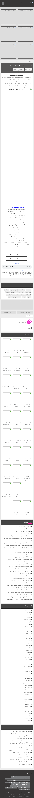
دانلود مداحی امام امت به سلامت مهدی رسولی (20, 571)
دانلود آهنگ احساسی (23, 778)
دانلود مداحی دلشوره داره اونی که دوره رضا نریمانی (19, 554)
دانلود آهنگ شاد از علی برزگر (11, 292)
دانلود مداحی (25, 784)
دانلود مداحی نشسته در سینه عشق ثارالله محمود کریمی (18, 545)
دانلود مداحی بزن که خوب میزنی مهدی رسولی (20, 580)
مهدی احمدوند (27, 706)
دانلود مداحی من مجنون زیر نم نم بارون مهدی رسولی (19, 599)
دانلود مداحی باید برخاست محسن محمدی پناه (21, 582)
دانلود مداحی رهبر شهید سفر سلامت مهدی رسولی (19, 559)
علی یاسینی (28, 673)
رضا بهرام (28, 650)
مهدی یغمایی (28, 711)
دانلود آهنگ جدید (28, 292)
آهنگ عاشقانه (28, 289)
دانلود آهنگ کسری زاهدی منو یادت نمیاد (22, 752)
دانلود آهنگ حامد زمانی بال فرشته (23, 531)
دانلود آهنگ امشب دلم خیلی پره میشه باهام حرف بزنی (18, 740)
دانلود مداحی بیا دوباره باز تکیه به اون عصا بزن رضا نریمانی (17, 568)
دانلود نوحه (15, 784)
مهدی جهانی (28, 708)
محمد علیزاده (28, 694)
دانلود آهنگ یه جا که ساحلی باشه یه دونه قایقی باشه (19, 750)
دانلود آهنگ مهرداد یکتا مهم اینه (24, 736)
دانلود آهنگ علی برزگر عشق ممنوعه (21, 65)
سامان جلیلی (28, 654)
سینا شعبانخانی (27, 661)
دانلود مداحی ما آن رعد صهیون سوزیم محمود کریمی (19, 585)
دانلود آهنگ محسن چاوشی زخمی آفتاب (22, 578)
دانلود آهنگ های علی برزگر (17, 294)
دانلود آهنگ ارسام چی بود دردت (24, 738)
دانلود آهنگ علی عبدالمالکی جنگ (23, 761)
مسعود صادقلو (27, 701)
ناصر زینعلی (28, 718)
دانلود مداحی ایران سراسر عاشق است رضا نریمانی (19, 597)
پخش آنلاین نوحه (24, 789)
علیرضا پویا (28, 664)
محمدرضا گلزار (27, 692)
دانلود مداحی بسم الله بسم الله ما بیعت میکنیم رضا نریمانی (17, 589)
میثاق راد (29, 713)
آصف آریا (29, 617)
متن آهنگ (26, 786)
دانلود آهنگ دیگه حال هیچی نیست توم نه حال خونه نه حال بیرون (17, 733)
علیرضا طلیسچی (27, 666)
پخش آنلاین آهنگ (22, 289)
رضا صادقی (28, 652)
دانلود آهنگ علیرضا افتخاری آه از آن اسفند (21, 557)
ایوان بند (29, 621)
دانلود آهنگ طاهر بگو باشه (25, 764)
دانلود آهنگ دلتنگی (24, 780)
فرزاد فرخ (28, 675)
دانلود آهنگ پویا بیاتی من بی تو (24, 528)
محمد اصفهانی (27, 687)
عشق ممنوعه (8, 294)
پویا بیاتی (29, 636)
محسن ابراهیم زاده (26, 682)
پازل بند (29, 631)
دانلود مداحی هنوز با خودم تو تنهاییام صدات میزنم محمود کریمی (17, 543)
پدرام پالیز (28, 633)
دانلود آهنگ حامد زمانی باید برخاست (23, 564)
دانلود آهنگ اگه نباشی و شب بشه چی (22, 754)
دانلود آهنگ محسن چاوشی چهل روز (23, 552)
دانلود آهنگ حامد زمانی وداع (24, 561)
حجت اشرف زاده (27, 640)
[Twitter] (3, 279)
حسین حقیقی (28, 643)
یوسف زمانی (28, 720)
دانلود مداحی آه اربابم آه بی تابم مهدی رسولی (20, 594)
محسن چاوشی (27, 685)
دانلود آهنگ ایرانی (6, 796)
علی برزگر (17, 75)
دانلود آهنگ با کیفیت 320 (16, 258)
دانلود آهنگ (21, 69)
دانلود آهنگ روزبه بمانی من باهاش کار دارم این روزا (19, 731)
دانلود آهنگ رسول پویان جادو (24, 757)
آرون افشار (28, 612)
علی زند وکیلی (27, 668)
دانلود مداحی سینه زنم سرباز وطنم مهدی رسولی (20, 587)
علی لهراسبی (28, 671)
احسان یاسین (28, 610)
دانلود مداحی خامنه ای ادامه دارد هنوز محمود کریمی (19, 592)
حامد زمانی (28, 638)
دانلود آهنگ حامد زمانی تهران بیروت (23, 526)
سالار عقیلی (28, 657)
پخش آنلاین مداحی (24, 787)
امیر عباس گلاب (27, 619)
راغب (29, 647)
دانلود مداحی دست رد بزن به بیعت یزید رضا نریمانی (19, 535)
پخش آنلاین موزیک (13, 289)
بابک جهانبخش (27, 626)
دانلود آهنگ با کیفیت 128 (16, 254)
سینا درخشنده (28, 659)
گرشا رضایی (28, 680)
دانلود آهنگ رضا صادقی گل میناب (23, 747)
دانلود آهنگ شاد (20, 292)
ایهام (30, 624)
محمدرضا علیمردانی (26, 690)
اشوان (29, 614)
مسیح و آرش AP (27, 704)
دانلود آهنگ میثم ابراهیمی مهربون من (22, 533)
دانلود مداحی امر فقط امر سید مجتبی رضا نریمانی (19, 566)
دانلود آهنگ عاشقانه (27, 294)
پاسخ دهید (29, 328)
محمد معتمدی (28, 697)
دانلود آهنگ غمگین (11, 782)
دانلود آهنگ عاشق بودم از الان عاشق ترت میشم (20, 759)
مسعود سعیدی (27, 699)
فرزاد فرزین (28, 678)
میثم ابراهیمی (28, 715)
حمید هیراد (28, 645)
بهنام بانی (28, 628)
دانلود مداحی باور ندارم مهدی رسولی (22, 575)
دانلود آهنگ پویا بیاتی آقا (25, 573)
